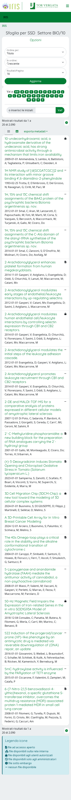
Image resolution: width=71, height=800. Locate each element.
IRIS (4, 26)
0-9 (16, 91)
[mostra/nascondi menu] (67, 6)
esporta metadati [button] (35, 131)
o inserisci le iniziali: (21, 110)
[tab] (9, 131)
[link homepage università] (44, 6)
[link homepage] (12, 6)
